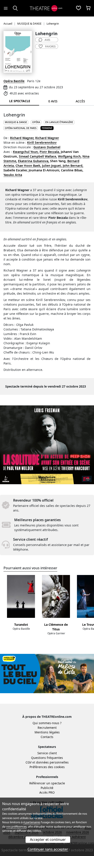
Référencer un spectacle (47, 783)
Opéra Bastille (13, 81)
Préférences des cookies (47, 767)
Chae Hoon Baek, (28, 165)
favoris (50, 46)
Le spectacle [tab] (19, 101)
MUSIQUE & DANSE (16, 122)
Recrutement (47, 727)
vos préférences (16, 827)
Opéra (36, 122)
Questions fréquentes (47, 758)
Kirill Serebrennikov (42, 142)
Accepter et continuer (48, 839)
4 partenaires (31, 822)
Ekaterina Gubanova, (33, 161)
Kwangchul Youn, (26, 152)
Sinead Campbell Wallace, (38, 156)
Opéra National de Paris (21, 128)
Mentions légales (47, 732)
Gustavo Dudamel (46, 147)
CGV (28, 762)
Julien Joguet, (52, 165)
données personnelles (52, 762)
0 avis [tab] (52, 101)
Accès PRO (47, 792)
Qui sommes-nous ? (47, 723)
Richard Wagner (47, 138)
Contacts (47, 737)
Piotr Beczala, (50, 152)
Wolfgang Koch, (70, 156)
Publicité (47, 788)
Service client (47, 753)
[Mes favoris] (78, 8)
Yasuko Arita (12, 175)
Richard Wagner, (22, 138)
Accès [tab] (80, 101)
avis (47, 40)
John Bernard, (73, 165)
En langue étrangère (59, 122)
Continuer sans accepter (48, 849)
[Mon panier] (88, 8)
